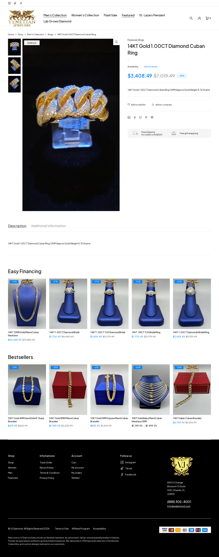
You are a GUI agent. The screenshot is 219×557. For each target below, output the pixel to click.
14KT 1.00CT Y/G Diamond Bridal (107, 332)
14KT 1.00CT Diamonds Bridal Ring (191, 332)
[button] (116, 42)
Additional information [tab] (48, 226)
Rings (50, 34)
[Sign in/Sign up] (199, 18)
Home (11, 34)
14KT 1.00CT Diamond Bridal (64, 332)
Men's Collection (35, 34)
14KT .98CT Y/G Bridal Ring (146, 332)
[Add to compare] (162, 104)
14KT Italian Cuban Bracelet (187, 418)
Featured (132, 40)
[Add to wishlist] (137, 104)
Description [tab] (17, 226)
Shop (20, 34)
